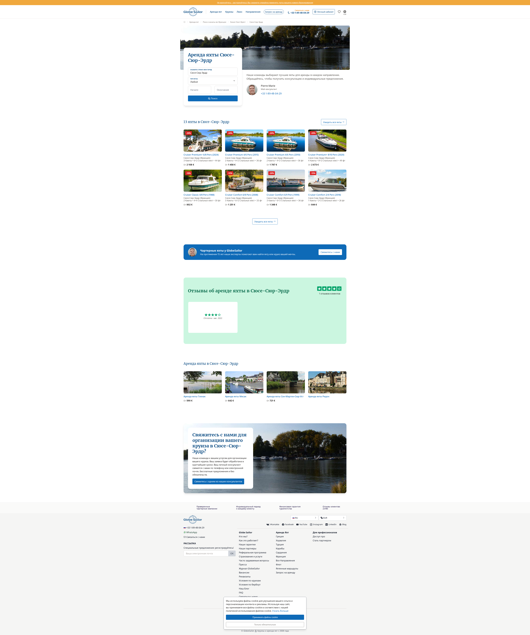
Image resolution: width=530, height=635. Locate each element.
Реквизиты (245, 576)
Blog (344, 524)
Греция (280, 536)
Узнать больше (280, 610)
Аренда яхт (194, 22)
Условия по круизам (250, 580)
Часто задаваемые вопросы (254, 560)
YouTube (303, 524)
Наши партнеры (247, 548)
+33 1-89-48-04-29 (271, 93)
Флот (278, 564)
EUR (325, 517)
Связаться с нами (195, 537)
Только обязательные (265, 624)
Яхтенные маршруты (287, 568)
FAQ (241, 592)
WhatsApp (191, 532)
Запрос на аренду (285, 572)
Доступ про (319, 536)
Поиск (214, 98)
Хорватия (281, 540)
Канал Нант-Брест (238, 22)
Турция (280, 544)
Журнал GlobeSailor (249, 568)
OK (232, 553)
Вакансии (244, 572)
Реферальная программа (252, 552)
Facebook (289, 524)
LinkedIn (332, 524)
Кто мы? (243, 536)
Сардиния (281, 552)
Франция (281, 556)
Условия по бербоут (249, 584)
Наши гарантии (247, 544)
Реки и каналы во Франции (214, 22)
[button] (216, 11)
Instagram (318, 524)
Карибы (280, 548)
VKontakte (274, 524)
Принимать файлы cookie (265, 617)
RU (296, 517)
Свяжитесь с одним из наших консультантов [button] (218, 481)
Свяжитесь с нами (330, 252)
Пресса (243, 564)
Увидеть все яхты (332, 122)
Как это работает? (248, 540)
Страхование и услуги (250, 556)
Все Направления (285, 560)
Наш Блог (244, 588)
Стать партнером (322, 540)
